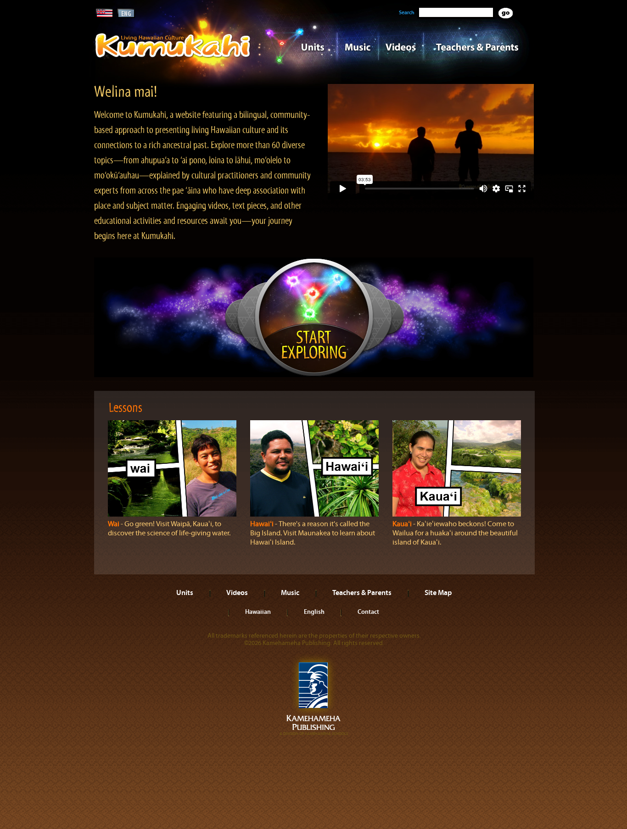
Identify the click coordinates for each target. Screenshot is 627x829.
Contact (368, 611)
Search (406, 12)
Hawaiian (258, 611)
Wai (113, 524)
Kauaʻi (402, 524)
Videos (400, 46)
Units (300, 46)
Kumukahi (173, 58)
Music (357, 46)
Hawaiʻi (262, 524)
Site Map (438, 592)
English (314, 611)
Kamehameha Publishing (313, 695)
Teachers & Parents (477, 46)
